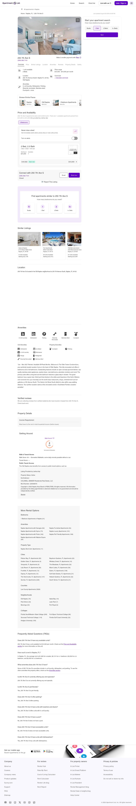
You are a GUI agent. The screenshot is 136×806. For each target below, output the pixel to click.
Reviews (60, 64)
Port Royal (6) (53, 605)
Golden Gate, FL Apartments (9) (31, 561)
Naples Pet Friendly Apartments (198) (61, 534)
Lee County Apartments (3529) (30, 589)
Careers (7, 770)
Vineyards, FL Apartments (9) (30, 564)
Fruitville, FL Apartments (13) (30, 571)
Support (7, 787)
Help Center (74, 795)
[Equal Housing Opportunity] (5, 802)
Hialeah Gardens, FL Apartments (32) (61, 577)
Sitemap (7, 795)
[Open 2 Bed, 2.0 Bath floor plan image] (73, 150)
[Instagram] (29, 802)
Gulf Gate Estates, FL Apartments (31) (61, 574)
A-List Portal (74, 766)
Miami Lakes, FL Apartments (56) (59, 567)
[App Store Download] (35, 751)
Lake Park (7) (53, 602)
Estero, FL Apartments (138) (58, 571)
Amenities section (54, 670)
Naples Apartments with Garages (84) (33, 528)
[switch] (75, 138)
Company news (10, 774)
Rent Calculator (43, 778)
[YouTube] (24, 802)
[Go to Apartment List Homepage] (11, 3)
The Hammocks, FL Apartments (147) (33, 577)
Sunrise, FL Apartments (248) (30, 580)
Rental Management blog (79, 787)
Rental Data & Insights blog (80, 791)
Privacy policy (108, 766)
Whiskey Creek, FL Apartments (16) (60, 561)
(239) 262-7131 (22, 60)
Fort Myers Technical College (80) (60, 614)
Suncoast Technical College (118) (31, 617)
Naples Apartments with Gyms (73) (32, 531)
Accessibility (108, 774)
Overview (21, 64)
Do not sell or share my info (113, 778)
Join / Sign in (121, 3)
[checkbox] (29, 208)
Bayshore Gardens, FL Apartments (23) (61, 558)
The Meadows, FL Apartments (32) (60, 564)
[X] (20, 802)
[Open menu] (131, 3)
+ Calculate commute (61, 78)
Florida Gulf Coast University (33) (59, 617)
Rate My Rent (42, 770)
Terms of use (108, 770)
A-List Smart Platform (78, 770)
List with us (104, 3)
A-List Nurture (75, 778)
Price (27, 64)
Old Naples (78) (26, 599)
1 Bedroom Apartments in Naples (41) (33, 519)
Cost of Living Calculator (46, 774)
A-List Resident (76, 783)
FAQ (6, 791)
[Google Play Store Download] (48, 751)
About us (7, 766)
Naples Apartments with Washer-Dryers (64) (33, 538)
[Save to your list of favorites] (78, 20)
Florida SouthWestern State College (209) (34, 614)
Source (23, 494)
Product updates (10, 778)
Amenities (53, 64)
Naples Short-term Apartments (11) (32, 549)
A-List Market (75, 774)
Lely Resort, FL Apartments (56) (31, 567)
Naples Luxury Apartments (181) (59, 531)
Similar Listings (36, 64)
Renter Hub (41, 766)
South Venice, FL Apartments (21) (60, 580)
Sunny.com (8, 783)
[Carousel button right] (78, 36)
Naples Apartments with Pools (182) (32, 534)
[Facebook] (15, 802)
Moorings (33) (25, 605)
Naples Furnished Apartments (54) (60, 528)
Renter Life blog (43, 783)
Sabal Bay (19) (54, 599)
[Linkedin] (10, 802)
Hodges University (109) (28, 620)
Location (45, 64)
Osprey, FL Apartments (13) (29, 574)
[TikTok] (34, 802)
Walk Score (49, 438)
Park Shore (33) (26, 602)
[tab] (23, 122)
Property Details (70, 64)
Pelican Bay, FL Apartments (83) (31, 558)
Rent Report (41, 787)
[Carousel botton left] (21, 36)
